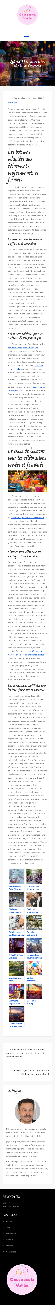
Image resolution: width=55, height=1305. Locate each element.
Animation (10, 1221)
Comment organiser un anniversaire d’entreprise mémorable (30, 1072)
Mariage (9, 1245)
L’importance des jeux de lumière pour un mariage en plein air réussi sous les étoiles (25, 1053)
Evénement (12, 102)
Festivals (10, 1239)
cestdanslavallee (18, 98)
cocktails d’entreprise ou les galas (23, 347)
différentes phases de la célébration (27, 517)
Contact (6, 1202)
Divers (9, 1227)
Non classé (11, 1251)
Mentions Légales (11, 1206)
